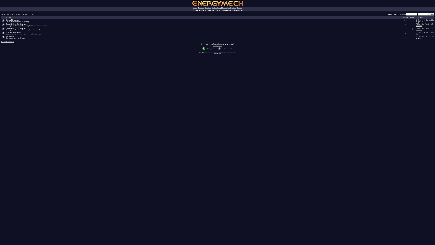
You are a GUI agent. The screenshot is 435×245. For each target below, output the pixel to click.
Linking (218, 10)
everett (418, 38)
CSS (220, 53)
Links (230, 8)
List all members (217, 46)
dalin (417, 34)
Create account (392, 14)
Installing (211, 10)
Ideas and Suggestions (13, 32)
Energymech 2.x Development (16, 28)
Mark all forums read (7, 42)
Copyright (201, 52)
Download (208, 8)
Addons (214, 8)
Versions (195, 10)
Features (201, 8)
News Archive (203, 10)
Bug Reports (10, 36)
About (234, 8)
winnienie (419, 26)
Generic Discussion (12, 20)
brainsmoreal (228, 44)
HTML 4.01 (216, 53)
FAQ (241, 10)
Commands (235, 10)
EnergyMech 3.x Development (16, 24)
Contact (239, 8)
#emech (224, 8)
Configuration (226, 10)
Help (219, 8)
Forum (195, 8)
